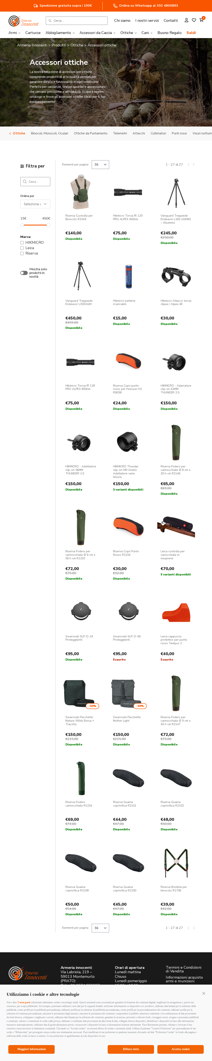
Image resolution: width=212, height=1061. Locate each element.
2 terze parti (24, 1002)
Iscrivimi (73, 535)
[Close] (170, 468)
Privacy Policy (92, 581)
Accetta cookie (181, 1049)
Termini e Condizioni (52, 584)
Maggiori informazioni (31, 1049)
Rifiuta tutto (131, 1049)
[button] (203, 993)
